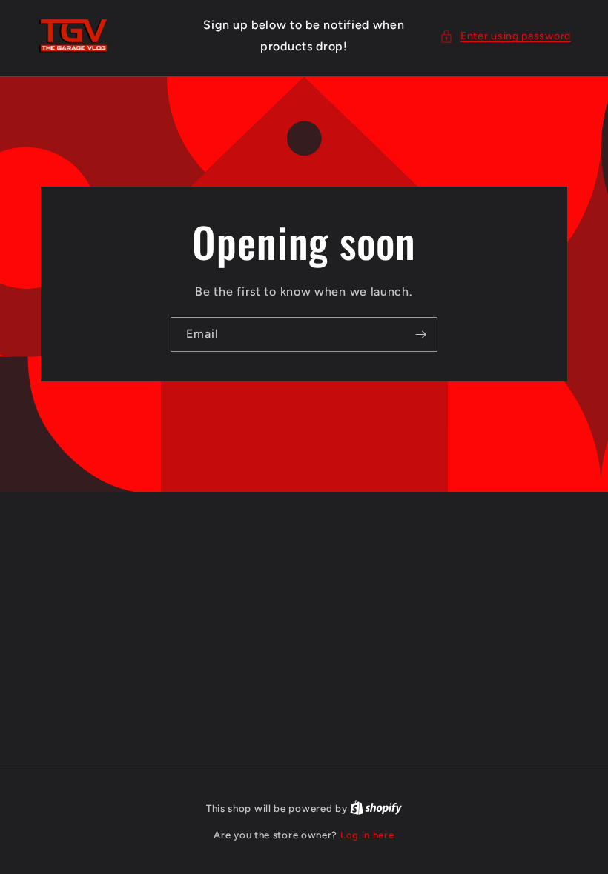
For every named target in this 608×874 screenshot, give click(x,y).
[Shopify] (376, 808)
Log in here (367, 835)
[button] (505, 36)
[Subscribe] (420, 334)
